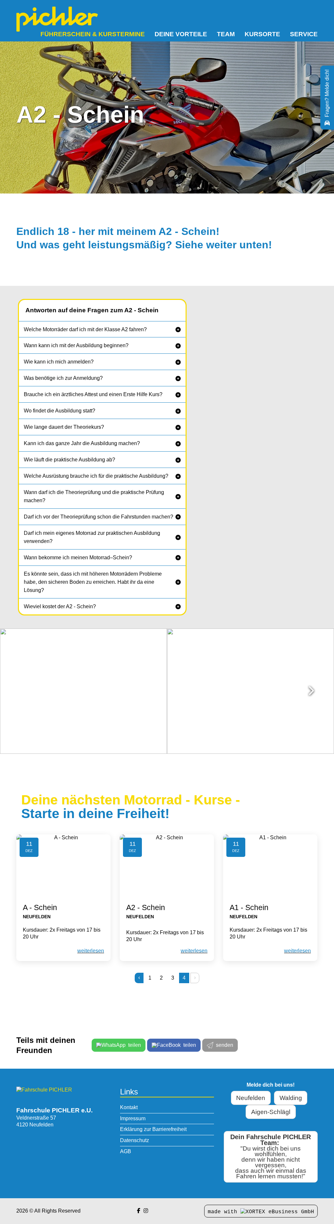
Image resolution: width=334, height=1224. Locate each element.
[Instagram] (146, 1211)
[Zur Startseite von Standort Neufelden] (57, 19)
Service (304, 34)
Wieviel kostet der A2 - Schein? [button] (60, 606)
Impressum (132, 1118)
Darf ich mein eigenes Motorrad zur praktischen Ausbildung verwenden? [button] (92, 537)
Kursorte (262, 34)
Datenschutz (134, 1140)
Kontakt (129, 1107)
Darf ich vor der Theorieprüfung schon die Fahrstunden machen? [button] (98, 516)
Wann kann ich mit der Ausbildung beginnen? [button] (76, 345)
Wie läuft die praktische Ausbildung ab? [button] (69, 459)
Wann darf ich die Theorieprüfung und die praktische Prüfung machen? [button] (94, 496)
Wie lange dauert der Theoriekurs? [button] (64, 427)
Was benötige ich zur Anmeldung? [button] (63, 378)
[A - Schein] (63, 865)
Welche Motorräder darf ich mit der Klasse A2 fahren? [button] (85, 329)
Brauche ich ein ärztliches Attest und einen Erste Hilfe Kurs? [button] (93, 394)
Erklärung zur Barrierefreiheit (153, 1129)
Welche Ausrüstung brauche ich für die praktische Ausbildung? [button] (96, 476)
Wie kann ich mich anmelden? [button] (59, 361)
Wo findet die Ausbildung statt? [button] (59, 410)
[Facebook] (138, 1211)
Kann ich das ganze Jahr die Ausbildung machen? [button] (82, 443)
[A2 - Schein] (167, 865)
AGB (125, 1151)
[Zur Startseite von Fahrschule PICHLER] (44, 1089)
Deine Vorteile (181, 34)
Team (226, 34)
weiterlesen (90, 950)
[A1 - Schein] (270, 865)
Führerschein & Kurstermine (92, 34)
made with (224, 1212)
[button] (102, 329)
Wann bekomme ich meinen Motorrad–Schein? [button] (78, 557)
